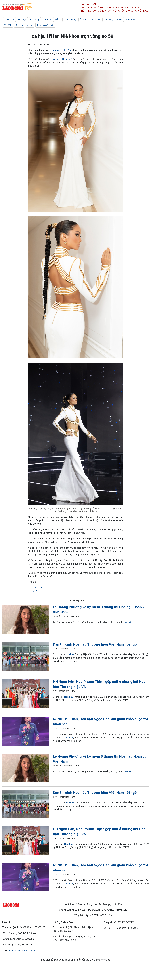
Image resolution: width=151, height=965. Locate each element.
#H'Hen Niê (39, 591)
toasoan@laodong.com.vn (22, 950)
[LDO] (25, 620)
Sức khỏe (131, 19)
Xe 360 (8, 25)
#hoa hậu (37, 587)
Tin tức (47, 19)
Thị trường (70, 19)
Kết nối (19, 25)
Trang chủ (9, 19)
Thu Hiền (68, 737)
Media (30, 25)
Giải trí (58, 19)
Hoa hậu (128, 622)
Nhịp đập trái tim (113, 19)
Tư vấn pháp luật (45, 25)
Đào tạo (22, 19)
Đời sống (35, 19)
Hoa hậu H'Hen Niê (61, 50)
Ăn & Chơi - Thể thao (90, 19)
